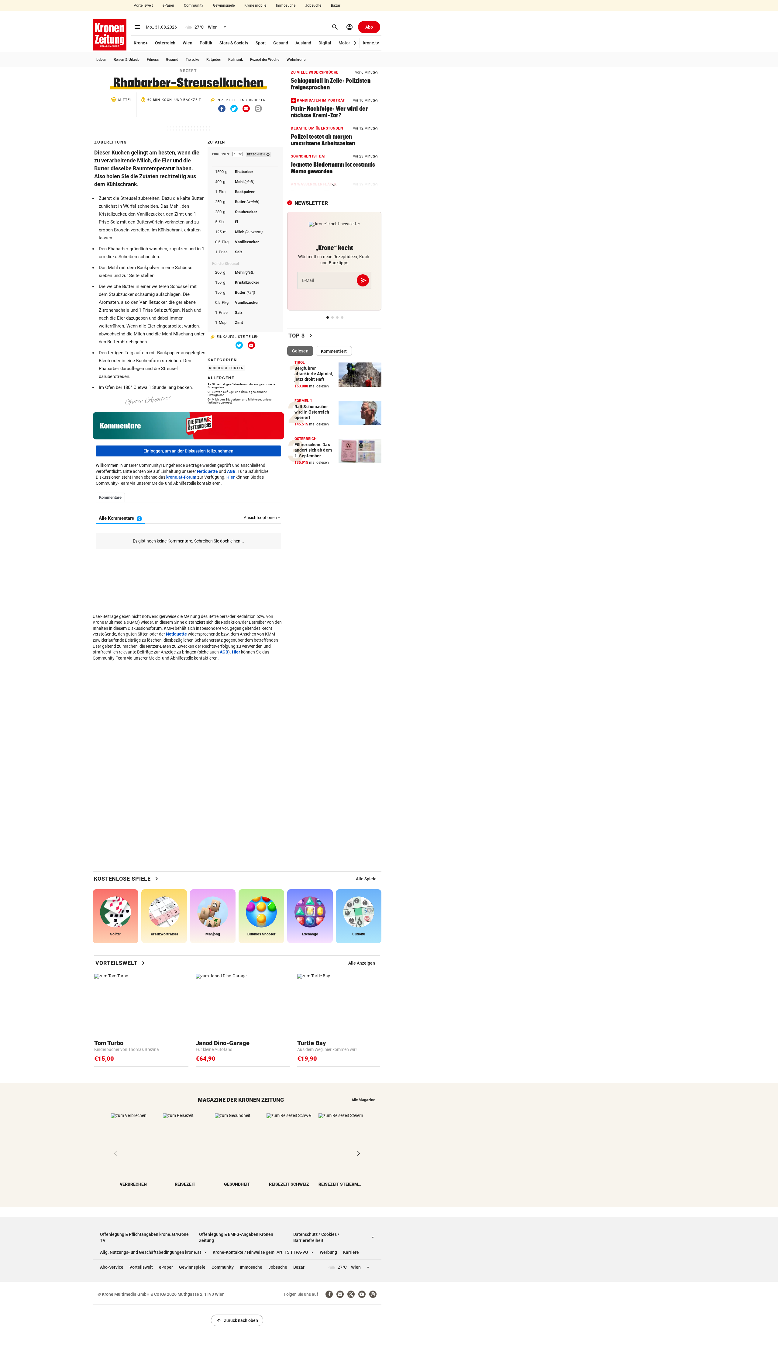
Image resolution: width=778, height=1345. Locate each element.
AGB (231, 471)
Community (193, 5)
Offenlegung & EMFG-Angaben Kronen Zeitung (236, 1237)
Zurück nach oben (237, 1320)
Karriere (351, 1252)
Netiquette (207, 471)
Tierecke (192, 59)
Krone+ (141, 42)
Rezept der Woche (264, 59)
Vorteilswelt (143, 5)
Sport (261, 42)
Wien (187, 42)
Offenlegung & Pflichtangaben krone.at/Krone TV (144, 1237)
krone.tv (371, 42)
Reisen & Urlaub (126, 59)
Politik (206, 42)
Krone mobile (255, 5)
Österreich (165, 42)
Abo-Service (111, 1267)
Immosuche (285, 5)
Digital (324, 42)
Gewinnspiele (224, 5)
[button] (355, 43)
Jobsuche (313, 5)
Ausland (303, 42)
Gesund (280, 42)
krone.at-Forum (181, 477)
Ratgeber (213, 59)
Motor (344, 42)
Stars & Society (233, 42)
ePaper (168, 5)
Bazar (335, 5)
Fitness (153, 59)
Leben (101, 59)
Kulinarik (235, 59)
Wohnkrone (296, 59)
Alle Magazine (363, 1100)
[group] (366, 879)
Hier (230, 477)
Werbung (328, 1252)
